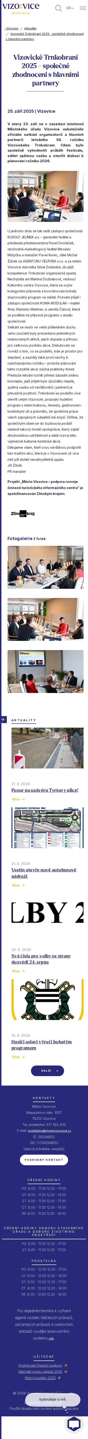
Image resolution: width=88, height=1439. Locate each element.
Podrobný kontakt (44, 1159)
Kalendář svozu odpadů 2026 (40, 1371)
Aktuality (30, 28)
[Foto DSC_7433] (46, 593)
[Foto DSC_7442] (46, 645)
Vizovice (11, 28)
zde (51, 1338)
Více (15, 799)
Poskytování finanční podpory (40, 1365)
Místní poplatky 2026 (40, 1378)
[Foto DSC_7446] (46, 697)
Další (46, 1070)
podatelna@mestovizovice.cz (49, 1130)
